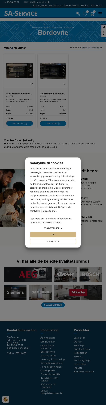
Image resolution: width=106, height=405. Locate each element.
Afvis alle (53, 241)
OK (53, 234)
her (58, 222)
